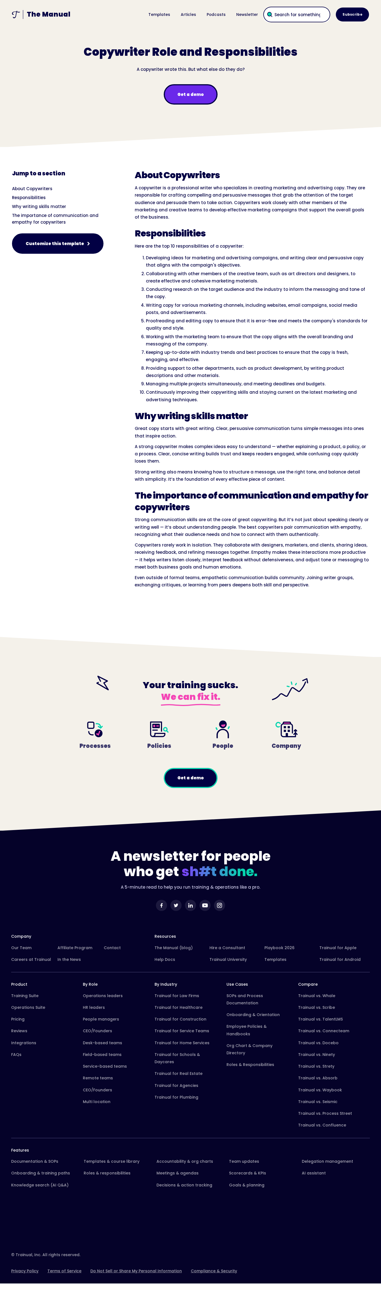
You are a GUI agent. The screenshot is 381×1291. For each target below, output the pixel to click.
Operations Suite (28, 1007)
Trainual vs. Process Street (325, 1113)
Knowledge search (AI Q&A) (40, 1185)
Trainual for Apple (337, 948)
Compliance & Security (214, 1271)
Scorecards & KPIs (247, 1173)
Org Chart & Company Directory (249, 1049)
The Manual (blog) (174, 948)
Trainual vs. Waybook (320, 1090)
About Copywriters (32, 189)
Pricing (18, 1019)
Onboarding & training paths (40, 1173)
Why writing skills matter (39, 206)
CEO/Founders (97, 1031)
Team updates (244, 1161)
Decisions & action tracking (184, 1185)
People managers (101, 1019)
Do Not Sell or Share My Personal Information (136, 1271)
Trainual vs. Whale (316, 996)
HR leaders (94, 1007)
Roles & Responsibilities (250, 1064)
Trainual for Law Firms (177, 996)
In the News (69, 959)
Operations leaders (103, 996)
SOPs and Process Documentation (244, 999)
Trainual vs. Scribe (316, 1007)
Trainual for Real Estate (178, 1073)
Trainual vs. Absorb (317, 1078)
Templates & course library (111, 1161)
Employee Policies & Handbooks (246, 1030)
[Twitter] (176, 905)
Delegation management (327, 1161)
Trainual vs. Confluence (322, 1125)
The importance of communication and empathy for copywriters (55, 218)
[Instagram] (219, 905)
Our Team (21, 948)
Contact (112, 948)
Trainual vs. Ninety (316, 1054)
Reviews (19, 1031)
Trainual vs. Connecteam (323, 1031)
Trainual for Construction (180, 1019)
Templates (159, 14)
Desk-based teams (102, 1043)
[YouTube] (205, 905)
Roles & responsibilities (107, 1173)
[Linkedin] (190, 905)
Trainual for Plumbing (176, 1097)
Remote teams (98, 1078)
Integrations (23, 1043)
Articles (188, 14)
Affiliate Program (74, 948)
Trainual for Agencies (176, 1085)
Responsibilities (29, 197)
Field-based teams (102, 1054)
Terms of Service (64, 1271)
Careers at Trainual (31, 959)
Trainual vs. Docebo (318, 1043)
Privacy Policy (24, 1271)
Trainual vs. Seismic (317, 1101)
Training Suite (24, 996)
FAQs (16, 1054)
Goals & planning (246, 1185)
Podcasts (216, 14)
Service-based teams (105, 1066)
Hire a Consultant (227, 948)
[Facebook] (161, 905)
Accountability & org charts (184, 1161)
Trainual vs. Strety (316, 1066)
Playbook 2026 (279, 948)
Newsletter (247, 14)
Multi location (96, 1101)
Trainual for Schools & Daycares (177, 1058)
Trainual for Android (340, 959)
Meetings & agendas (177, 1173)
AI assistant (314, 1173)
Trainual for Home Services (182, 1043)
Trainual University (228, 959)
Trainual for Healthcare (178, 1007)
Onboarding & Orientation (253, 1014)
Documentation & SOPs (34, 1161)
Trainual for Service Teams (182, 1031)
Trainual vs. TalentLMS (320, 1019)
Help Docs (165, 959)
